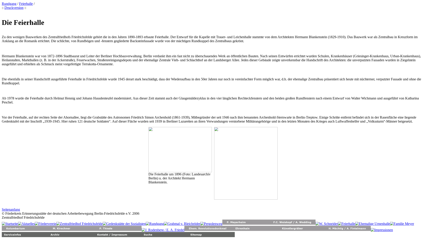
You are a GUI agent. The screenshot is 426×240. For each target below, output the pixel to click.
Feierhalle (26, 4)
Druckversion (14, 8)
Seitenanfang (11, 209)
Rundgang (9, 4)
